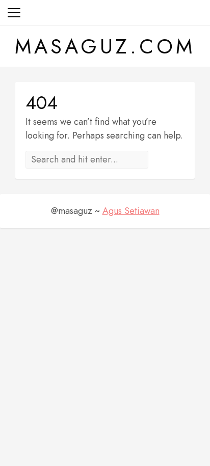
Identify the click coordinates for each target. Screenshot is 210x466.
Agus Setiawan (131, 210)
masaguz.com (105, 46)
